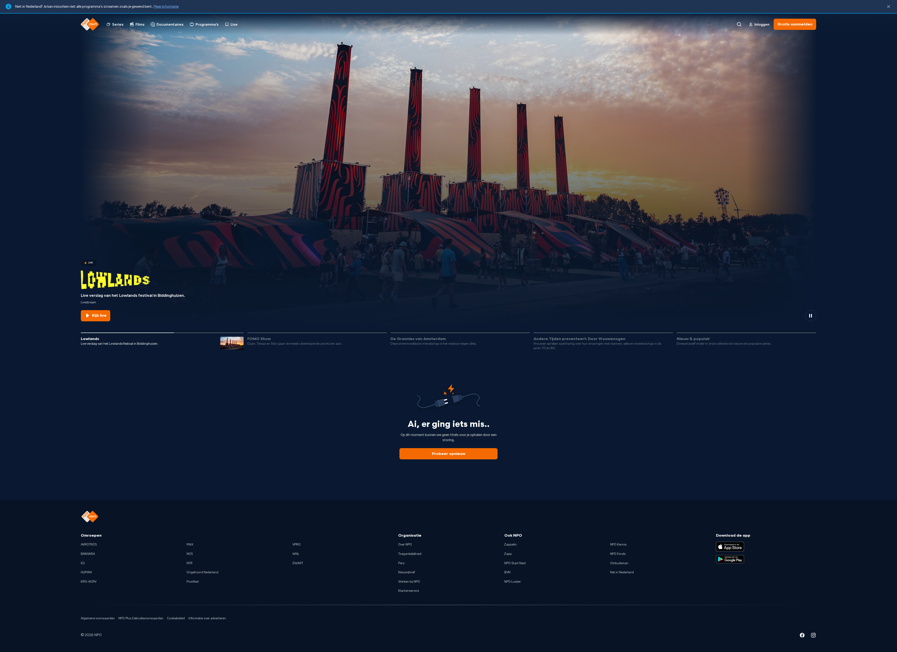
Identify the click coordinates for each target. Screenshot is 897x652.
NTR (189, 563)
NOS (190, 554)
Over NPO (405, 544)
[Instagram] (813, 635)
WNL (295, 554)
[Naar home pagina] (90, 24)
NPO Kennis (618, 544)
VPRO (296, 544)
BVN (507, 572)
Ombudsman (619, 563)
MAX (190, 544)
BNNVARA (88, 554)
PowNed (193, 581)
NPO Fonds (618, 554)
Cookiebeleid (176, 618)
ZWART (297, 563)
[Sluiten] (888, 6)
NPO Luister (512, 581)
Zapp (508, 554)
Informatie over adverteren (207, 618)
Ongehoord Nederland (202, 572)
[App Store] (730, 546)
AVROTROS (89, 544)
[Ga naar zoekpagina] (739, 24)
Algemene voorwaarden (98, 618)
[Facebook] (802, 635)
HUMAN (86, 572)
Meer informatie (166, 6)
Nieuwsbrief (406, 572)
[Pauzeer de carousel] (810, 315)
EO (83, 563)
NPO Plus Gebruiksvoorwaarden (140, 618)
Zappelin (510, 544)
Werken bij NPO (409, 581)
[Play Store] (730, 559)
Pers (401, 563)
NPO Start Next (515, 563)
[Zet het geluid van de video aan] (793, 315)
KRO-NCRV (88, 581)
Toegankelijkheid (409, 554)
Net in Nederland (622, 572)
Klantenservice (408, 590)
